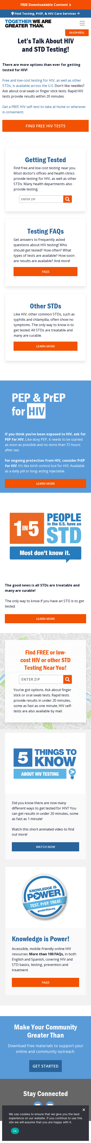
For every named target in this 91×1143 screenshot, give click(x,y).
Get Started (45, 1066)
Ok (15, 1131)
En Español (76, 32)
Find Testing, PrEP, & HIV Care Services (45, 13)
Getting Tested (45, 159)
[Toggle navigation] (82, 23)
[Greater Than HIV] (28, 23)
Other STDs (45, 305)
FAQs (45, 272)
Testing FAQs (46, 231)
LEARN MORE (45, 483)
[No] (83, 1110)
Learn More (45, 346)
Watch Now (45, 847)
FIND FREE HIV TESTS (45, 125)
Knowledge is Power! (41, 938)
